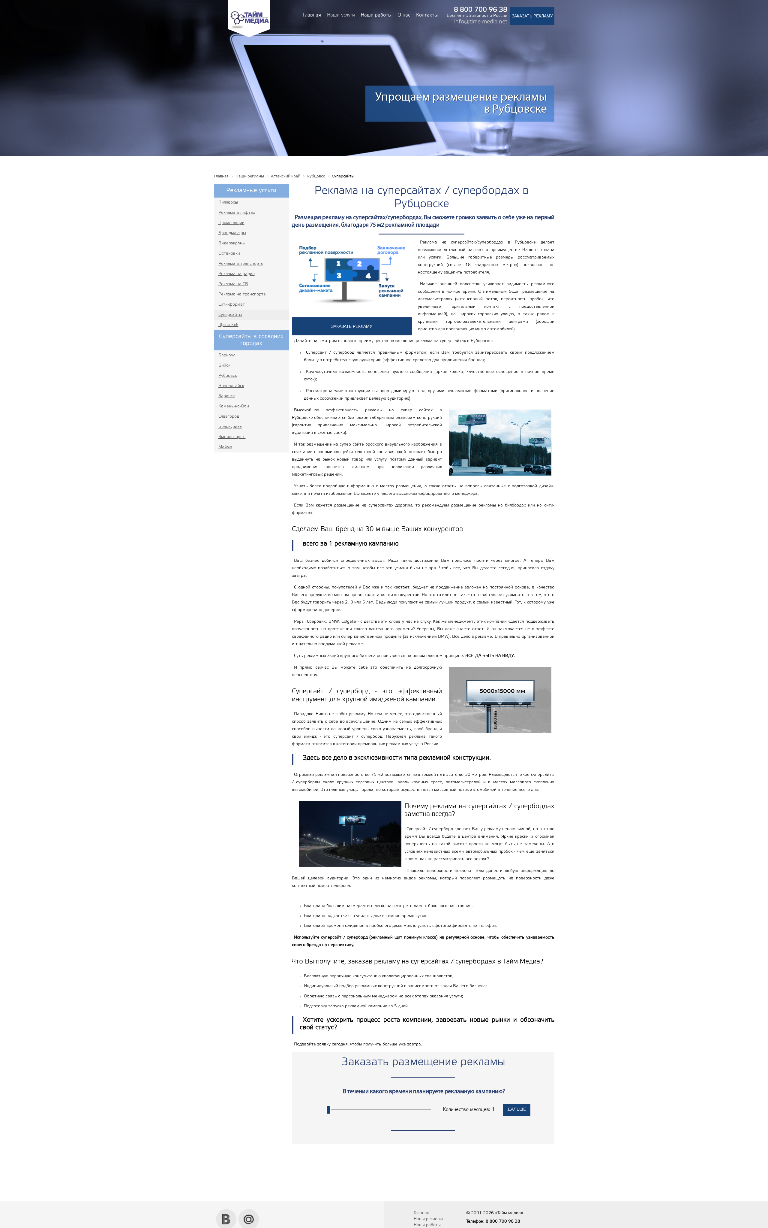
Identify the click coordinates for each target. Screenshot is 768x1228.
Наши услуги (341, 15)
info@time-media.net (480, 22)
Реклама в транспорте (240, 264)
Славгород (228, 417)
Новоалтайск (231, 386)
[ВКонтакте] (226, 1211)
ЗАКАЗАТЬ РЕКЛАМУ (532, 16)
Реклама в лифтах (236, 213)
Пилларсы (228, 202)
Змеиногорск (232, 437)
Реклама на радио (236, 274)
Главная (312, 15)
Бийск (224, 365)
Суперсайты (230, 315)
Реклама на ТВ (233, 284)
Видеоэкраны (231, 243)
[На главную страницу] (249, 36)
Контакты (427, 15)
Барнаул (226, 355)
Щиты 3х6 (228, 325)
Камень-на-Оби (233, 406)
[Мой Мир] (249, 1211)
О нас (404, 15)
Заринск (226, 396)
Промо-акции (231, 223)
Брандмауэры (232, 233)
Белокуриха (230, 427)
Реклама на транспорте (242, 294)
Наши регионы (428, 1219)
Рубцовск (227, 376)
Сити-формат (231, 305)
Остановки (229, 254)
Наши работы (376, 15)
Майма (225, 447)
